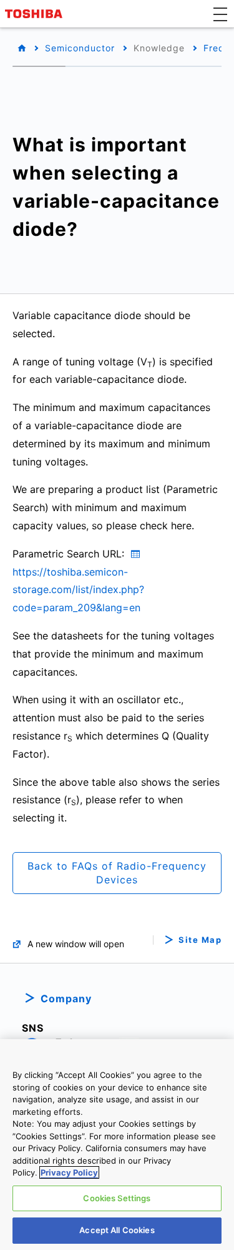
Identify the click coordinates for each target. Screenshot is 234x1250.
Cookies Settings (116, 1198)
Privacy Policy (69, 1172)
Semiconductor (80, 48)
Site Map (200, 940)
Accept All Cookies (116, 1230)
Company (66, 998)
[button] (220, 14)
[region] (117, 1144)
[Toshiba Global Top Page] (35, 14)
